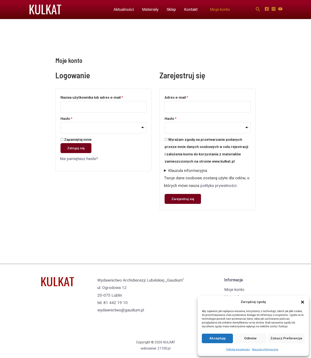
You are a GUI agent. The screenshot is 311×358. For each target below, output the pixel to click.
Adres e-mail (185, 97)
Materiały (150, 9)
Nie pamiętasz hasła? (79, 158)
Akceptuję (217, 338)
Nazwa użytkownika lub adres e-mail (101, 97)
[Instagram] (273, 9)
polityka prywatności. (218, 185)
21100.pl (164, 348)
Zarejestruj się (182, 199)
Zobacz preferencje (286, 338)
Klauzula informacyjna (265, 349)
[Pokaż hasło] (142, 127)
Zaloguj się (76, 148)
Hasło (76, 118)
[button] (302, 302)
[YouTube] (280, 9)
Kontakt (191, 9)
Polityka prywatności (238, 349)
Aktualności (124, 9)
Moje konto (220, 9)
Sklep (171, 9)
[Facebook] (267, 9)
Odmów (250, 338)
